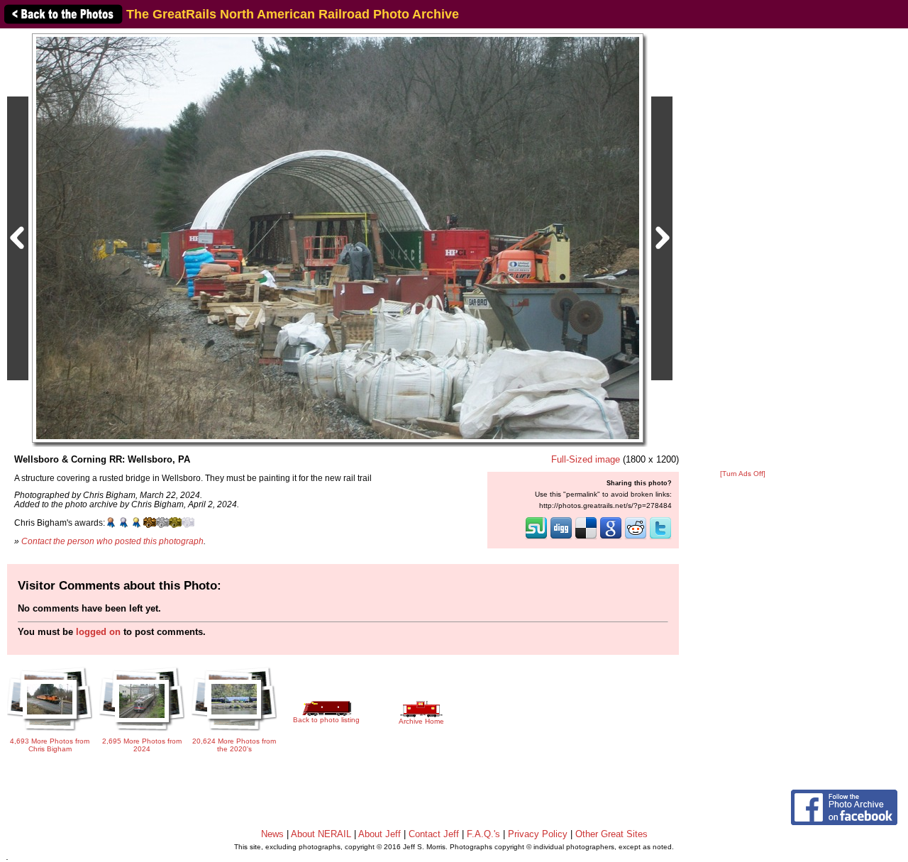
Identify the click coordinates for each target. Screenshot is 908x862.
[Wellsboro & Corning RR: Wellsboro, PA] (337, 237)
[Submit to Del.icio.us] (586, 537)
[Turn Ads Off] (742, 473)
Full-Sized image (585, 459)
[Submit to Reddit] (635, 537)
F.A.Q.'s (483, 834)
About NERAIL (321, 834)
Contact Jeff (434, 834)
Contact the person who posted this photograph (112, 541)
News (272, 834)
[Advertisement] (742, 250)
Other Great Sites (611, 834)
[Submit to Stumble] (536, 537)
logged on (98, 631)
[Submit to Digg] (561, 537)
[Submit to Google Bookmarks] (610, 537)
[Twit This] (660, 537)
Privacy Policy (538, 834)
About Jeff (379, 834)
